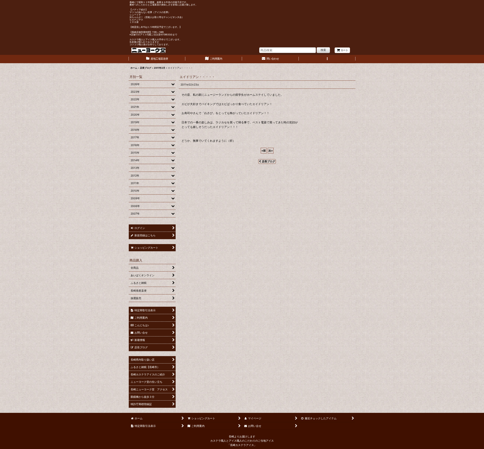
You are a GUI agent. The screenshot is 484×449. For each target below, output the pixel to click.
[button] (327, 59)
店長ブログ (268, 161)
